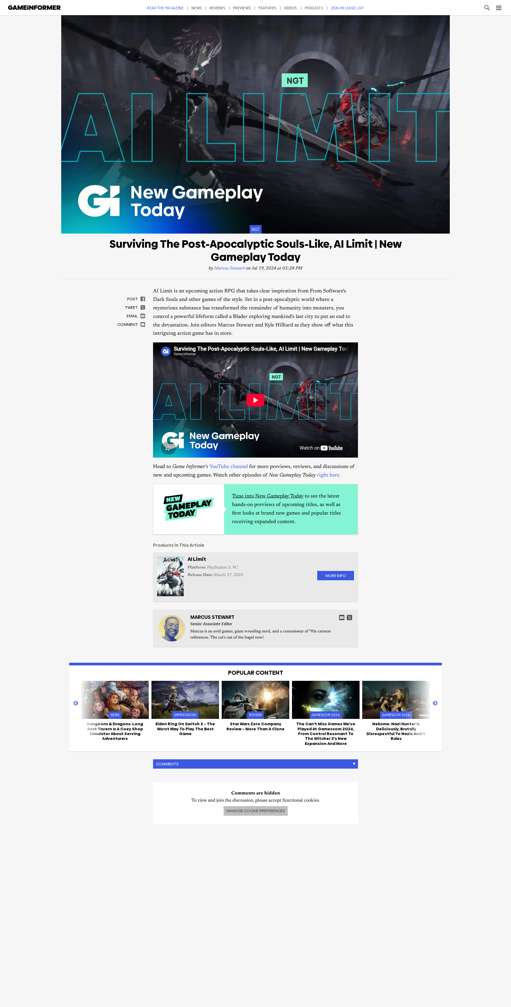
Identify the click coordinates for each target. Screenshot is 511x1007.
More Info (335, 575)
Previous (76, 703)
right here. (329, 475)
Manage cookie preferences (255, 811)
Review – (255, 726)
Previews (242, 7)
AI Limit (197, 559)
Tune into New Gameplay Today (267, 496)
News (196, 7)
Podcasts (314, 7)
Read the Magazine (165, 7)
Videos (290, 7)
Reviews (217, 7)
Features (267, 7)
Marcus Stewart (229, 268)
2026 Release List (347, 7)
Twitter (349, 617)
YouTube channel (228, 466)
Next (435, 703)
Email (341, 617)
